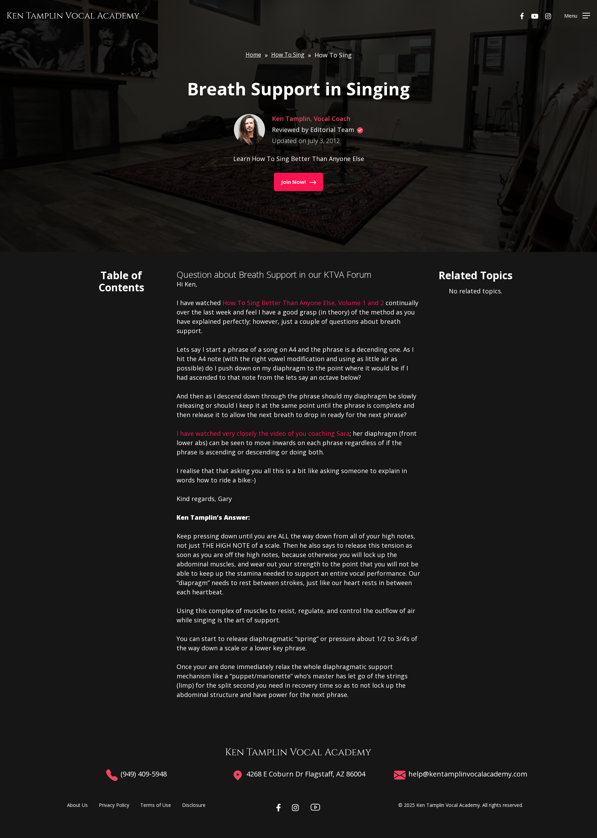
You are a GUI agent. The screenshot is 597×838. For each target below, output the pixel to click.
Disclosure (194, 805)
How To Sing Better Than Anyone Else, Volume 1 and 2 (303, 303)
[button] (577, 15)
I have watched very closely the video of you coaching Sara (263, 433)
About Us (77, 805)
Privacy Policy (114, 805)
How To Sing (287, 54)
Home (253, 54)
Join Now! (293, 181)
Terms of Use (155, 805)
